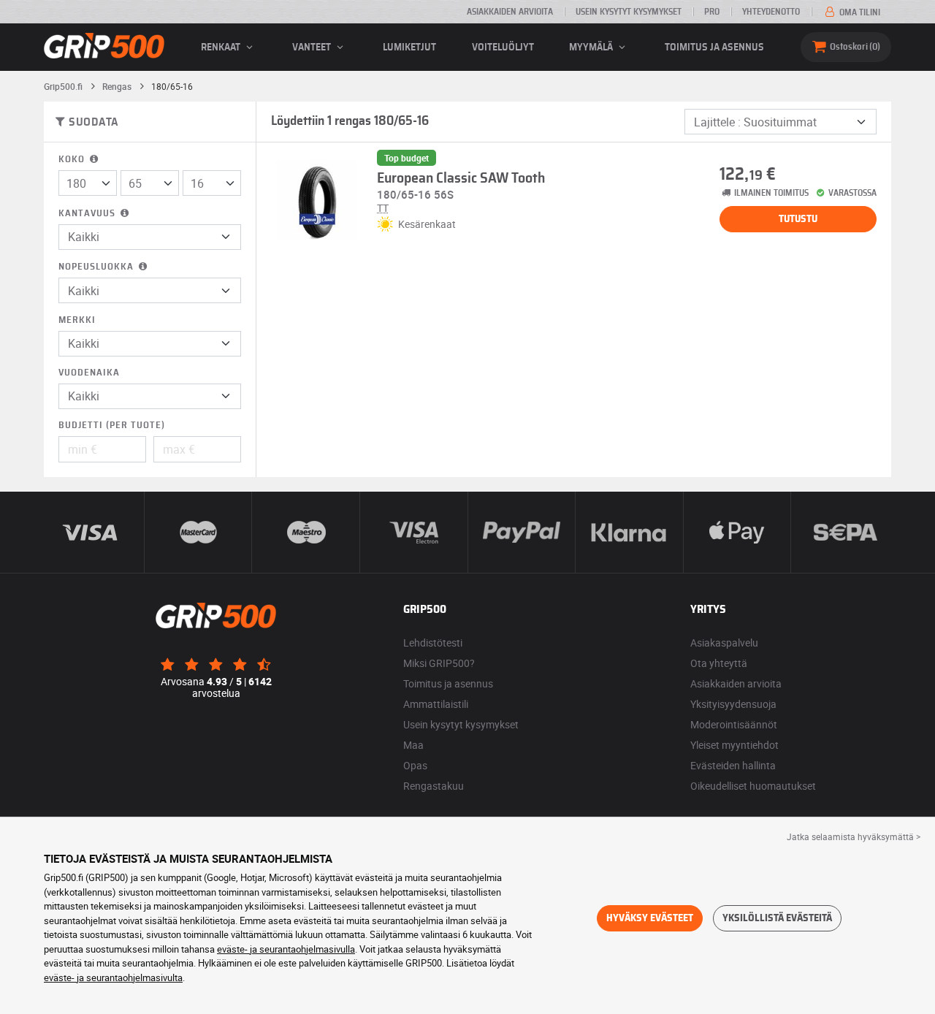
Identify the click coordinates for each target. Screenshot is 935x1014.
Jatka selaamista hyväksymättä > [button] (853, 836)
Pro (712, 11)
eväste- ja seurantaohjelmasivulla (286, 949)
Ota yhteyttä (718, 663)
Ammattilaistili (435, 704)
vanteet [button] (312, 47)
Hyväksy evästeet (649, 918)
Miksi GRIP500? (439, 663)
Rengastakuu (433, 786)
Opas (415, 765)
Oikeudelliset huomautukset (753, 786)
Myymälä (592, 47)
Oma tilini (858, 12)
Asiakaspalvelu (724, 642)
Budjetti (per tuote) (111, 425)
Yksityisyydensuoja (733, 704)
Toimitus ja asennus (714, 47)
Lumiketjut (409, 47)
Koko (73, 159)
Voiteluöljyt (503, 47)
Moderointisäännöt (733, 724)
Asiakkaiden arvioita (510, 11)
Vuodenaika (89, 373)
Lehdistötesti (432, 642)
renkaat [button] (222, 47)
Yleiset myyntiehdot (734, 745)
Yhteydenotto (771, 11)
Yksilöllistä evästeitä (777, 918)
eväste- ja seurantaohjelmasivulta (113, 977)
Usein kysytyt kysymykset (629, 11)
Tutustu (798, 219)
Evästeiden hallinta (733, 765)
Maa (413, 745)
